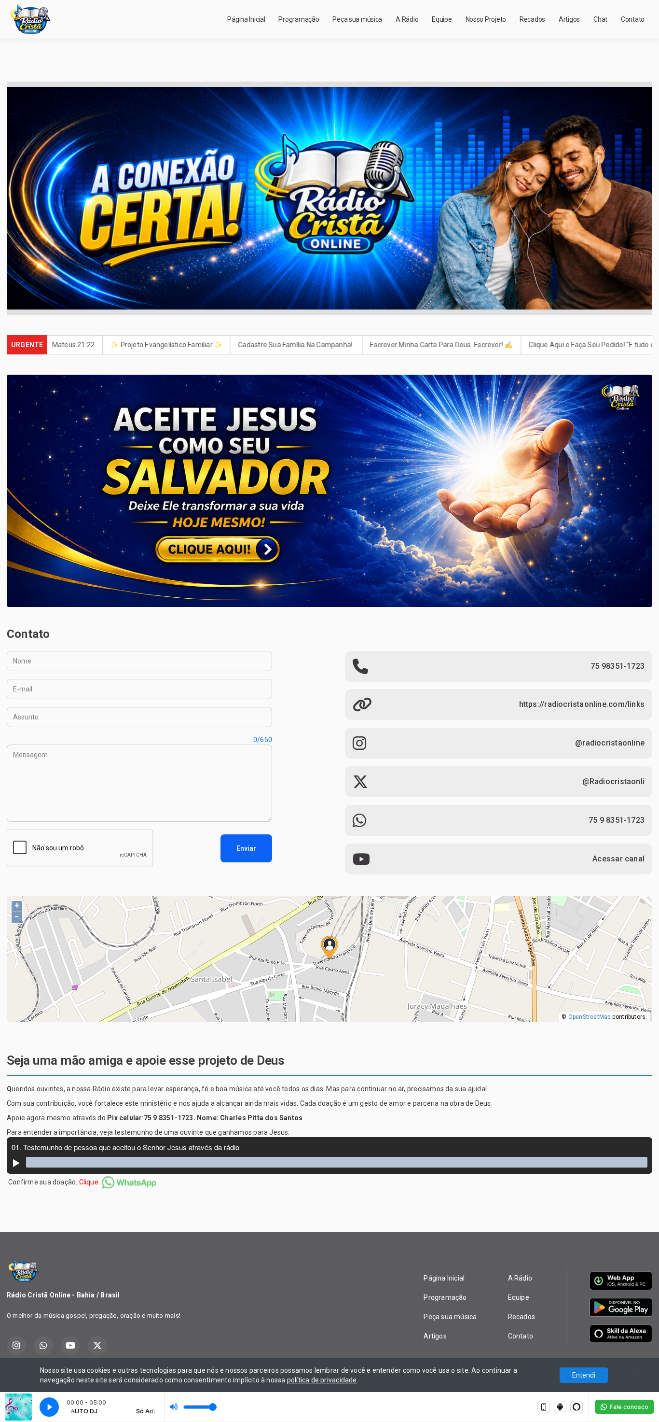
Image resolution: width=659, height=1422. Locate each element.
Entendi (583, 1375)
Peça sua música (357, 19)
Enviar (246, 848)
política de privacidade (322, 1380)
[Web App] (543, 1407)
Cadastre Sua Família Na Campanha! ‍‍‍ (211, 345)
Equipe (442, 19)
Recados (532, 19)
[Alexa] (576, 1407)
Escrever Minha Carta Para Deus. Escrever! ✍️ (356, 345)
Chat (600, 19)
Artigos (569, 19)
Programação (298, 19)
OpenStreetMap (589, 1017)
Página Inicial (246, 19)
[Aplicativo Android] (560, 1407)
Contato (633, 19)
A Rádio (407, 19)
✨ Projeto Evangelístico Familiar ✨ (81, 345)
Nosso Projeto (486, 19)
